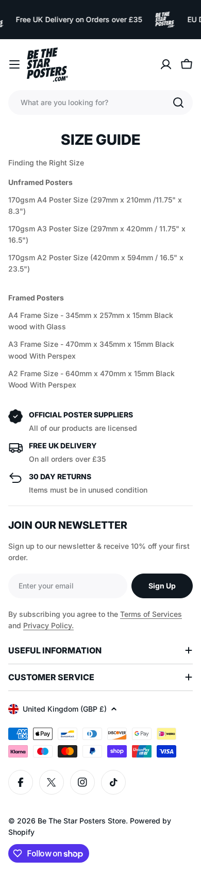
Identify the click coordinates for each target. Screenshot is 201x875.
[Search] (178, 102)
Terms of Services (151, 614)
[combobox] (100, 102)
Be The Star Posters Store (82, 820)
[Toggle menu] (14, 64)
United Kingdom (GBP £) (65, 708)
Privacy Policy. (48, 625)
